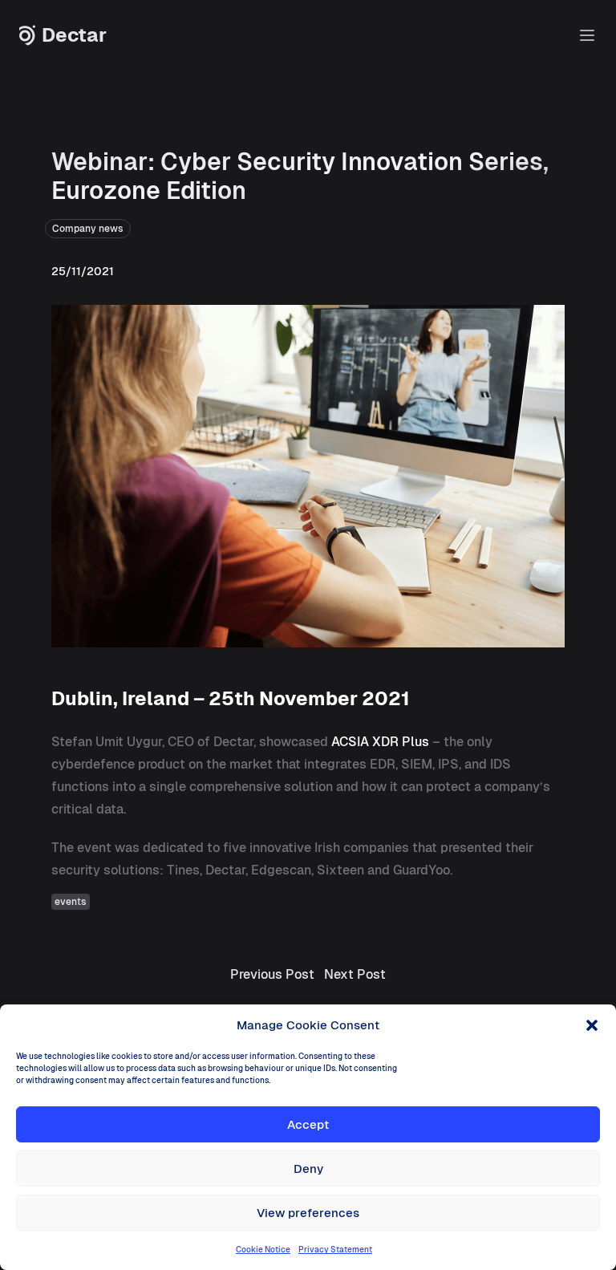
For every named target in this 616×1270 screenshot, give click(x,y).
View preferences (308, 1212)
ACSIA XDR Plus (380, 741)
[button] (592, 1025)
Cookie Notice (263, 1249)
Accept (308, 1124)
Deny (308, 1168)
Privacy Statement (335, 1249)
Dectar (74, 35)
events (71, 901)
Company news (88, 228)
